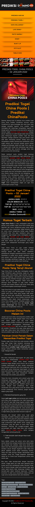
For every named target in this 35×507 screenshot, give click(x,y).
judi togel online (12, 487)
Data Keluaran (17, 25)
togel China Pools (15, 495)
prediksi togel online (23, 493)
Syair (17, 39)
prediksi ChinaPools (22, 487)
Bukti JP (17, 44)
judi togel (4, 487)
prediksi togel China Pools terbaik (10, 491)
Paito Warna (17, 34)
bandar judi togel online (8, 482)
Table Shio (17, 53)
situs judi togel (6, 495)
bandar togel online (20, 482)
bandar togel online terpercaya (10, 484)
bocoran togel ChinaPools (25, 484)
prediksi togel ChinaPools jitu (9, 493)
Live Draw (17, 29)
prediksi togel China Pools (8, 489)
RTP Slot (17, 48)
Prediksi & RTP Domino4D (23, 501)
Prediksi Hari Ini (17, 15)
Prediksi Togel (17, 20)
